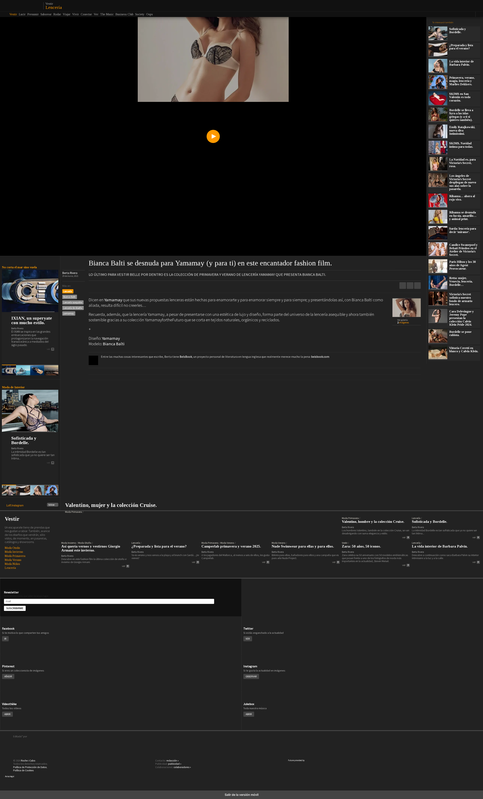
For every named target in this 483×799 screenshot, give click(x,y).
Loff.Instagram (30, 505)
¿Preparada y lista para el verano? (461, 47)
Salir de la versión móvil (241, 795)
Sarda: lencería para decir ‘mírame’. (462, 230)
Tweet (410, 285)
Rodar (57, 14)
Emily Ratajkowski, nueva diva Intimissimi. (462, 130)
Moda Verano (13, 559)
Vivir (75, 14)
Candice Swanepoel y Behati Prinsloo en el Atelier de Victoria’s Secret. (463, 249)
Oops (149, 14)
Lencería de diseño (72, 307)
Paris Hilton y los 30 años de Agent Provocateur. (462, 265)
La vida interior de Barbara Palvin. (461, 63)
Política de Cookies (23, 770)
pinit (402, 285)
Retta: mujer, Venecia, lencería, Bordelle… (461, 281)
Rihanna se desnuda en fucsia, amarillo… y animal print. (462, 216)
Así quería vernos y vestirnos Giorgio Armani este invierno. (90, 548)
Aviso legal (9, 776)
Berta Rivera (69, 273)
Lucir (22, 14)
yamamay (68, 313)
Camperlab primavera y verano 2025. (231, 546)
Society (139, 14)
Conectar (86, 14)
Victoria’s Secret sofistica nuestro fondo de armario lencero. (460, 299)
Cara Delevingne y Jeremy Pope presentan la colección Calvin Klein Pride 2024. (461, 318)
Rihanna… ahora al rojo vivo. (462, 198)
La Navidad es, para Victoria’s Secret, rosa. (462, 163)
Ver (96, 14)
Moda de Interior (13, 387)
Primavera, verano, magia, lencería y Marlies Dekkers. (462, 81)
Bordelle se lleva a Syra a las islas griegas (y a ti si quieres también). (461, 115)
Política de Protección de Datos (30, 767)
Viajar (66, 14)
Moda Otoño (12, 547)
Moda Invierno (14, 551)
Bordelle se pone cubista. (460, 333)
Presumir (33, 14)
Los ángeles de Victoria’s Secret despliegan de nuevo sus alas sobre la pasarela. (462, 182)
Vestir (49, 3)
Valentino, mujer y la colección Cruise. (111, 505)
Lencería (53, 7)
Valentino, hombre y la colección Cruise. (373, 522)
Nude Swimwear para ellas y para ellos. (303, 546)
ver (50, 349)
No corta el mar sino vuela (19, 267)
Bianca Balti (69, 296)
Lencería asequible (72, 302)
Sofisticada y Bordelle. (23, 440)
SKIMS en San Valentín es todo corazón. (460, 97)
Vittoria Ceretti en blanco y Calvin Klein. (463, 349)
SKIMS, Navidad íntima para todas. (461, 145)
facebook (417, 285)
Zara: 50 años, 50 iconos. (361, 546)
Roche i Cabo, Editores (241, 742)
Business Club (124, 14)
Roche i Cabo (28, 760)
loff (21, 5)
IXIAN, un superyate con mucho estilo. (31, 320)
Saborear (46, 14)
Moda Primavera (15, 556)
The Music (107, 14)
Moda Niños (12, 563)
